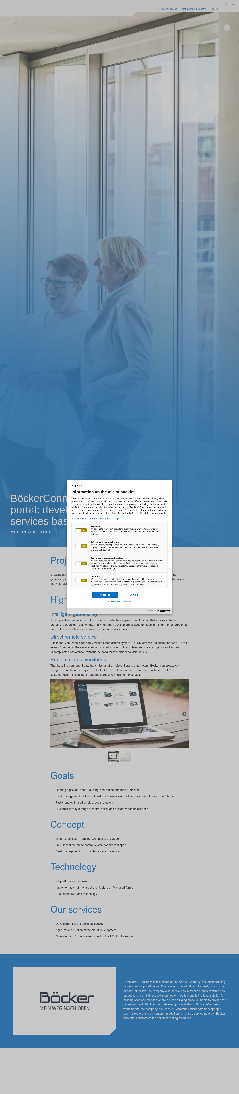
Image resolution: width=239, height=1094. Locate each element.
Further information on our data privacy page (95, 518)
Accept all (105, 594)
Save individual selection (119, 601)
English (76, 485)
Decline (134, 594)
